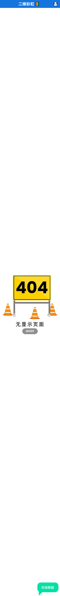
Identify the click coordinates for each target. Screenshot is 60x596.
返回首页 (30, 331)
